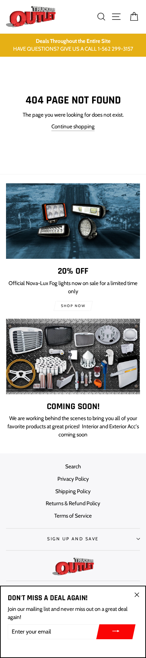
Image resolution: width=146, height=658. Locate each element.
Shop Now (73, 305)
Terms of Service (73, 515)
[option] (73, 45)
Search (73, 466)
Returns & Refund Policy (73, 503)
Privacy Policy (73, 478)
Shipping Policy (73, 491)
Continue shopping (73, 126)
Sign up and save (73, 538)
